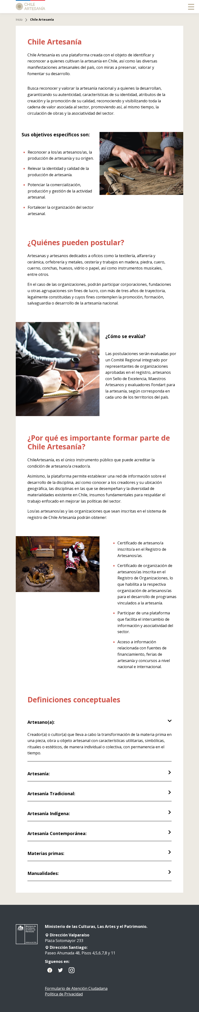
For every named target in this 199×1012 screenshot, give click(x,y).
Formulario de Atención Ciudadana (76, 988)
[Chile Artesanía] (30, 6)
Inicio (19, 19)
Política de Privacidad (64, 994)
